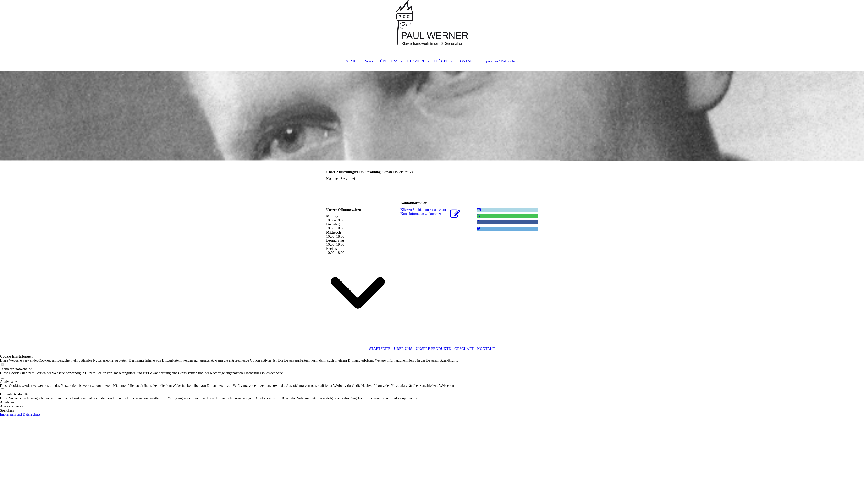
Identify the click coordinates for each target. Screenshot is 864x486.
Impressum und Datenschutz (20, 414)
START (351, 61)
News (368, 61)
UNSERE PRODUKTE (433, 349)
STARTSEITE (379, 349)
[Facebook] (478, 222)
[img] (432, 22)
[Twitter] (478, 228)
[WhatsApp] (478, 216)
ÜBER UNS (389, 61)
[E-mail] (479, 210)
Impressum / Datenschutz (500, 61)
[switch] (2, 365)
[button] (229, 402)
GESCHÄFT (464, 349)
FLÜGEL (441, 61)
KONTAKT (466, 61)
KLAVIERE (416, 61)
